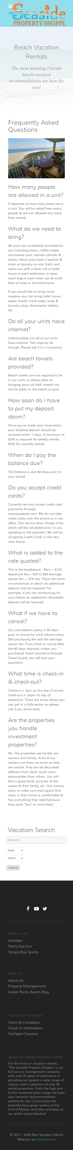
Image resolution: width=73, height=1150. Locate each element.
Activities (15, 940)
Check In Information (25, 1028)
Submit (13, 868)
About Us (16, 980)
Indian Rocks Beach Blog (28, 992)
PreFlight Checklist (23, 1034)
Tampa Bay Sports (23, 952)
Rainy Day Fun (20, 946)
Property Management (27, 986)
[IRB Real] (36, 15)
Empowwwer (46, 1139)
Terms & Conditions (24, 1022)
